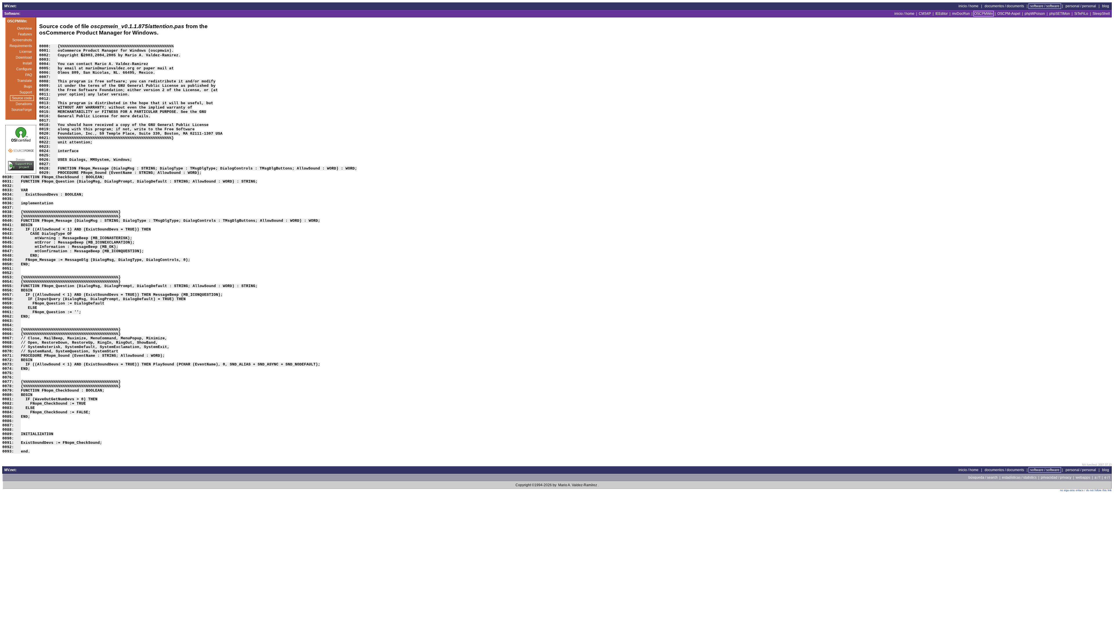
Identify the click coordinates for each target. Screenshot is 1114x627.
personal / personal (1081, 6)
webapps (1083, 477)
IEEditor (941, 14)
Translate (24, 81)
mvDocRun (961, 14)
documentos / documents (1004, 6)
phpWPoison (1035, 14)
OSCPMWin (983, 14)
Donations (24, 104)
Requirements (21, 46)
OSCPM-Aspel (1008, 14)
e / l (1107, 477)
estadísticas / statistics (1019, 477)
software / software (1044, 6)
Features (25, 34)
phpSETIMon (1059, 14)
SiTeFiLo (1081, 14)
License (25, 52)
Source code (22, 98)
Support (25, 92)
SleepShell (1101, 14)
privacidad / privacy (1056, 477)
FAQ (28, 75)
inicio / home (969, 6)
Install (27, 63)
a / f (1097, 477)
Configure (24, 69)
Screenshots (22, 40)
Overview (24, 28)
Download (24, 57)
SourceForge (21, 110)
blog (1105, 6)
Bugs (28, 86)
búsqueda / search (983, 477)
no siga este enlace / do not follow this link (1086, 490)
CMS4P (925, 14)
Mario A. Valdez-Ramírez (577, 485)
